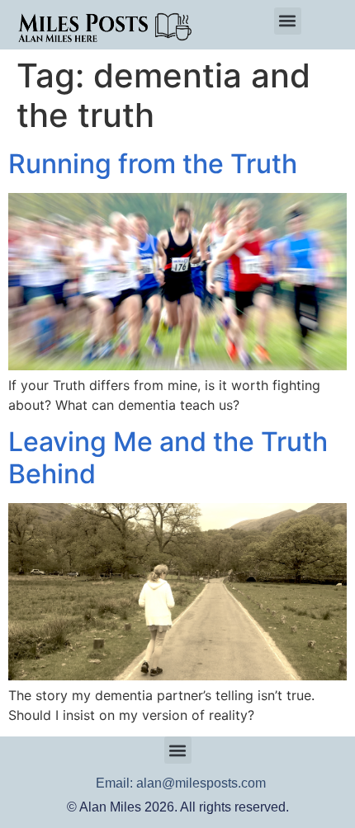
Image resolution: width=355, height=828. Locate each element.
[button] (287, 21)
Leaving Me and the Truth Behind (168, 457)
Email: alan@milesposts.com (181, 783)
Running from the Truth (152, 164)
